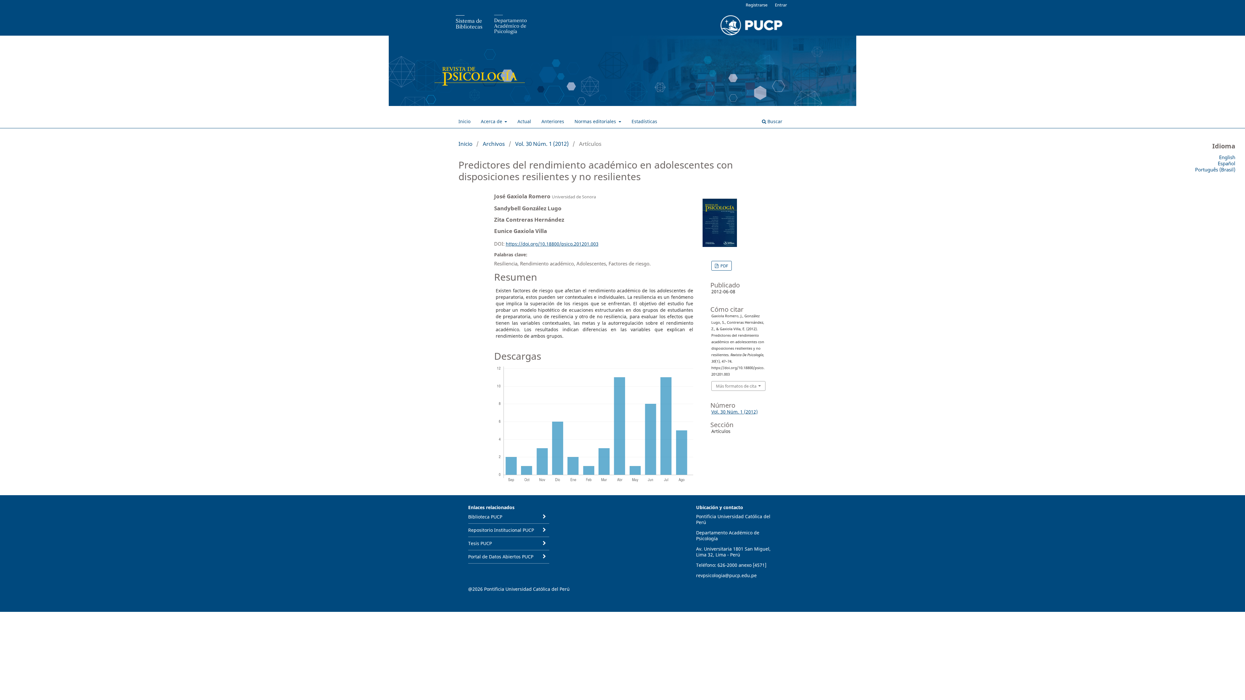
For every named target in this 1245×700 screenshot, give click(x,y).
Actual (524, 121)
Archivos (494, 143)
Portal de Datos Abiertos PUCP (500, 557)
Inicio (464, 121)
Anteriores (552, 121)
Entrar (781, 5)
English (1227, 157)
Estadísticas (644, 121)
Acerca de (492, 121)
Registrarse (756, 5)
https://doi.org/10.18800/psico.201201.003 (552, 244)
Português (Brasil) (1215, 169)
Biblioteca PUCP (485, 517)
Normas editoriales (596, 121)
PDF (723, 266)
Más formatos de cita (736, 386)
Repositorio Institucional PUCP (501, 530)
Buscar (774, 121)
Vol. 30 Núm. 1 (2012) (542, 143)
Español (1226, 163)
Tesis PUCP (480, 543)
